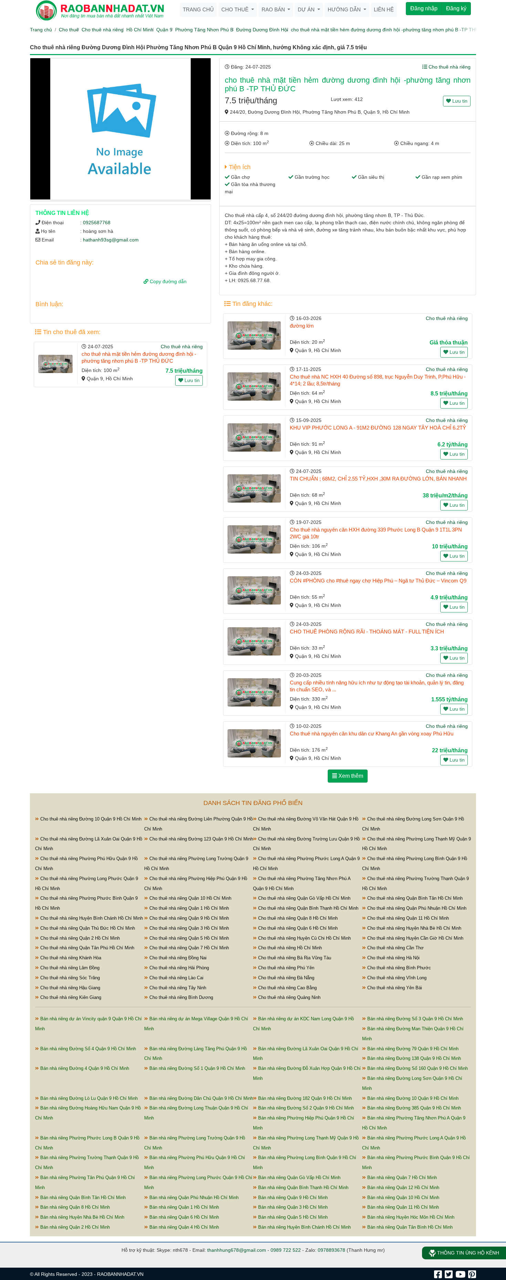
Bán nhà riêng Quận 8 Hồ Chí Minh (74, 1207)
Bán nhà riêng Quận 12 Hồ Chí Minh (402, 1187)
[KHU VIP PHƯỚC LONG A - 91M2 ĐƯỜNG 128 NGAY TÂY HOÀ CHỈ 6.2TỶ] (254, 437)
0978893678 (331, 1250)
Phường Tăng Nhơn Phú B (204, 29)
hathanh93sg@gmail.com (111, 239)
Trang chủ (198, 9)
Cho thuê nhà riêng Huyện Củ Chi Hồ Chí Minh (304, 938)
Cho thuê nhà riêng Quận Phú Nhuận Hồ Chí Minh (416, 908)
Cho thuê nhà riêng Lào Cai (175, 977)
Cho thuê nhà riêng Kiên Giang (70, 997)
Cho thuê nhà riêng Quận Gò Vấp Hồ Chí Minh (303, 898)
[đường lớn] (254, 335)
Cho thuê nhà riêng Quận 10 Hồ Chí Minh (189, 898)
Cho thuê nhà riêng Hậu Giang (69, 987)
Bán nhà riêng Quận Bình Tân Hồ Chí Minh (82, 1197)
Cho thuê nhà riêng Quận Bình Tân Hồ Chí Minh (414, 898)
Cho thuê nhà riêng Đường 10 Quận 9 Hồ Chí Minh (90, 819)
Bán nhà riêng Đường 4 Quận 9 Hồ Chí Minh (84, 1068)
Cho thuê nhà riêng (103, 29)
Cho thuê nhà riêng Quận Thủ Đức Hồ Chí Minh (87, 928)
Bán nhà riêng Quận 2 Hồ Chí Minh (74, 1227)
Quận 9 (164, 29)
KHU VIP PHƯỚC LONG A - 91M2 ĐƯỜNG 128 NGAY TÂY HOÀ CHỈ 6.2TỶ (378, 428)
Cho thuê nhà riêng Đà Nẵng (285, 977)
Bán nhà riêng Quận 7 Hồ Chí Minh (401, 1177)
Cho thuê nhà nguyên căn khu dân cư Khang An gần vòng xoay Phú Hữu (371, 733)
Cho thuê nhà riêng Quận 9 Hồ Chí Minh (188, 918)
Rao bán (274, 9)
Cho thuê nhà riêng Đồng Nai (177, 957)
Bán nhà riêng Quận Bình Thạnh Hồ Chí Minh (302, 1187)
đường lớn (302, 326)
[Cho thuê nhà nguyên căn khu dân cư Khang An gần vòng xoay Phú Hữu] (254, 743)
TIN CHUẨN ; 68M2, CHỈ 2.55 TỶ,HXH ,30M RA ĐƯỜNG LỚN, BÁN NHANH (378, 479)
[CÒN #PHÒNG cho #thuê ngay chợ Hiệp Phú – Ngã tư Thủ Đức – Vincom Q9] (254, 590)
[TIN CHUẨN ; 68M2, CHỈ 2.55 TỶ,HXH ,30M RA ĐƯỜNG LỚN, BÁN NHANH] (254, 488)
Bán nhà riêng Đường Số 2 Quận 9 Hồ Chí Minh (305, 1108)
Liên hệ (384, 9)
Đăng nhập (424, 8)
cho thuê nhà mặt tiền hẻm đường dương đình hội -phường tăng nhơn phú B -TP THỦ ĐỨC (391, 29)
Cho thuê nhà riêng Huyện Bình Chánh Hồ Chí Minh (91, 918)
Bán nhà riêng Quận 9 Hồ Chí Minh (292, 1197)
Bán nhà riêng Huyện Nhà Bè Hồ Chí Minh (81, 1217)
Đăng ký (456, 8)
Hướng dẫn (345, 9)
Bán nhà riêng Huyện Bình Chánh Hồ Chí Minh (304, 1227)
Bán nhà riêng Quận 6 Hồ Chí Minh (183, 1217)
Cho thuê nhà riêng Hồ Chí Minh (289, 947)
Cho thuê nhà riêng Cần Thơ (395, 947)
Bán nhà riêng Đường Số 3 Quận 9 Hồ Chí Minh (414, 1018)
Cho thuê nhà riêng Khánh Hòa (70, 957)
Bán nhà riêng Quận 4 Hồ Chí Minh (183, 1227)
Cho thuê (235, 9)
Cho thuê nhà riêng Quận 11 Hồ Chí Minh (407, 918)
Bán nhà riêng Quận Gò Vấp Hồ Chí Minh (298, 1177)
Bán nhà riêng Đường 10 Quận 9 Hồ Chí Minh (412, 1098)
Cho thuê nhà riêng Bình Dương (180, 997)
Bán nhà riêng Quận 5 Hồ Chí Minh (292, 1217)
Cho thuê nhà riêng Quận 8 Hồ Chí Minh (297, 918)
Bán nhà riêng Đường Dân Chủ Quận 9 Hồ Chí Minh (200, 1098)
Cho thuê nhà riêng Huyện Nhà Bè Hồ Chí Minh (413, 928)
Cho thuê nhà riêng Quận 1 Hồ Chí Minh (188, 908)
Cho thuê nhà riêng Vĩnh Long (396, 977)
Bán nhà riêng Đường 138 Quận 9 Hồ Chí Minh (413, 1058)
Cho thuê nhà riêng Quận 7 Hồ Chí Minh (188, 947)
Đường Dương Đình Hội (262, 29)
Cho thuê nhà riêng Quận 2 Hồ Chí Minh (79, 938)
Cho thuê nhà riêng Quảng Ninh (288, 997)
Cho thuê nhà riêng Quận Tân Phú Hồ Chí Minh (86, 947)
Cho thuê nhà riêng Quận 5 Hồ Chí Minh (188, 938)
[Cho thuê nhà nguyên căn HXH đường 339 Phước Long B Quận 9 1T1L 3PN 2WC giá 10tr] (254, 539)
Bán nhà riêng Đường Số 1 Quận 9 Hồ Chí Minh (196, 1068)
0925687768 (96, 222)
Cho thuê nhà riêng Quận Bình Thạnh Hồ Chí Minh (307, 908)
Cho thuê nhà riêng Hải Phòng (178, 967)
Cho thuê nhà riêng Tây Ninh (177, 987)
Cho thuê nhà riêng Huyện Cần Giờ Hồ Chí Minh (414, 938)
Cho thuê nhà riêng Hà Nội (393, 957)
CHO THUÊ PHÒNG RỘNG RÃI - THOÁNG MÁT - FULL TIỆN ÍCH (367, 631)
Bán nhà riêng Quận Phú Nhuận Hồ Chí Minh (193, 1197)
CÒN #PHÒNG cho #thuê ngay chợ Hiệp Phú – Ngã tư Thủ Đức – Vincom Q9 (378, 581)
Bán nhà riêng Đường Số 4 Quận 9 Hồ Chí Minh (87, 1048)
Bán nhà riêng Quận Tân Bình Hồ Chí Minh (409, 1227)
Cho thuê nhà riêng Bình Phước (398, 967)
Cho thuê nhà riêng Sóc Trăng (69, 977)
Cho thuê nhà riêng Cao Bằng (287, 987)
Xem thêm (350, 776)
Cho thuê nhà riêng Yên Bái (394, 987)
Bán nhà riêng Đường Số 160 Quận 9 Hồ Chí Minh (417, 1068)
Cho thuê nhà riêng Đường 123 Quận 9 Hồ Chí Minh (200, 839)
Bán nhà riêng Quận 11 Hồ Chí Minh (402, 1207)
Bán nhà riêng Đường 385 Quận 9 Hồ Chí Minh (413, 1108)
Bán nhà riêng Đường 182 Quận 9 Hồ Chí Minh (304, 1098)
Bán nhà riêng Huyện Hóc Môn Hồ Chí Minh (410, 1217)
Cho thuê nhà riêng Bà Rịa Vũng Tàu (294, 957)
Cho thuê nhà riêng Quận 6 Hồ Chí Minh (297, 928)
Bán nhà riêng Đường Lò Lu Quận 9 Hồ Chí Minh (88, 1098)
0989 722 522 (286, 1250)
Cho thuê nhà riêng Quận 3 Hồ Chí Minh (188, 928)
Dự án (307, 9)
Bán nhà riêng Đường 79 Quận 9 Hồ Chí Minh (412, 1048)
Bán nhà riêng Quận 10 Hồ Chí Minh (402, 1197)
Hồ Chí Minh (140, 29)
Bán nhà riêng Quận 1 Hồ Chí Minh (183, 1207)
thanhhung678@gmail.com (236, 1250)
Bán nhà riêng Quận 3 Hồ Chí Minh (292, 1207)
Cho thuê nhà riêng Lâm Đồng (69, 967)
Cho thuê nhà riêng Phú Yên (285, 967)
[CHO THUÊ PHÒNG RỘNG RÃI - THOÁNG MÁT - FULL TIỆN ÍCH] (254, 641)
